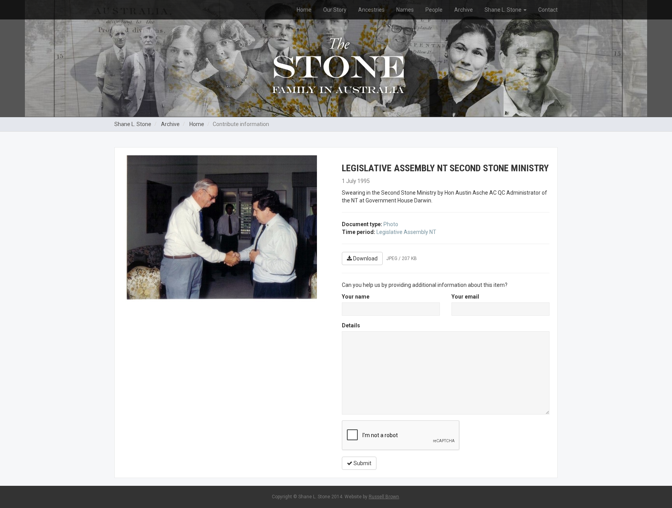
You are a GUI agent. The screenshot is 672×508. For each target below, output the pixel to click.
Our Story (334, 10)
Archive (463, 10)
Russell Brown (384, 496)
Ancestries (371, 10)
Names (405, 10)
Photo (390, 224)
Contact (548, 10)
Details (351, 325)
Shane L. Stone (504, 10)
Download (365, 258)
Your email (465, 297)
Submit (361, 463)
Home (304, 10)
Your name (355, 297)
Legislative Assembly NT (406, 232)
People (434, 10)
